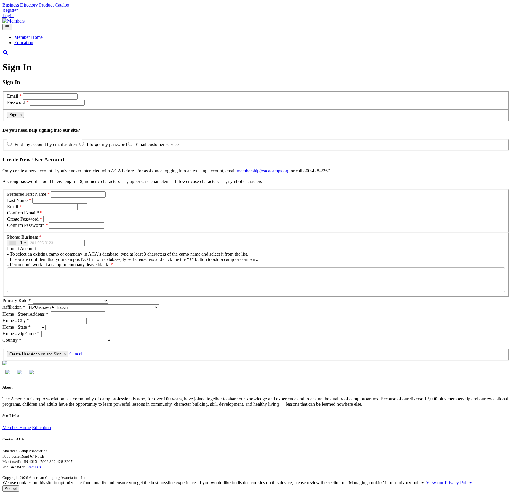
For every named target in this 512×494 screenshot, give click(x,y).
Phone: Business (24, 237)
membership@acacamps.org (263, 170)
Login (8, 15)
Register (10, 10)
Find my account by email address (46, 144)
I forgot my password (107, 144)
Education (23, 42)
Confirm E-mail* (23, 212)
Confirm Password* (25, 225)
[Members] (13, 20)
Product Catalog (54, 4)
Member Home (28, 37)
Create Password (23, 219)
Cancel (75, 353)
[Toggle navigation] (7, 27)
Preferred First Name (26, 194)
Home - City (15, 320)
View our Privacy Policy (449, 482)
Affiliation (13, 306)
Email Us (33, 467)
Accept (11, 488)
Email (12, 96)
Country (11, 340)
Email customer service (157, 144)
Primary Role (16, 300)
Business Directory (20, 4)
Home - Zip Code (20, 333)
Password (16, 102)
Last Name (17, 200)
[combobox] (17, 243)
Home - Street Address (25, 314)
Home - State (16, 327)
